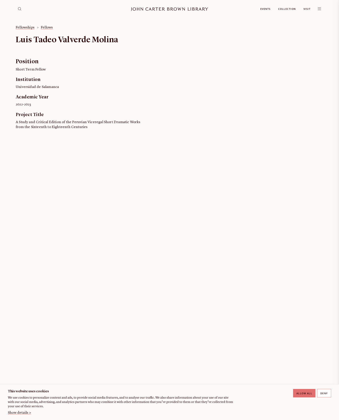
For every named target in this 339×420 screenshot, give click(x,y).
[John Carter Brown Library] (169, 9)
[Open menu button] (319, 9)
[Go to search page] (20, 9)
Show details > (19, 413)
